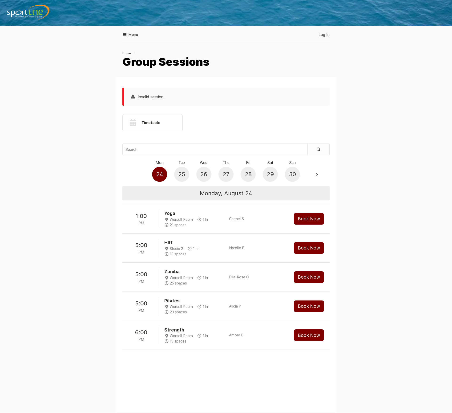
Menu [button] (132, 34)
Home (126, 53)
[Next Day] (316, 174)
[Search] (319, 149)
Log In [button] (324, 34)
